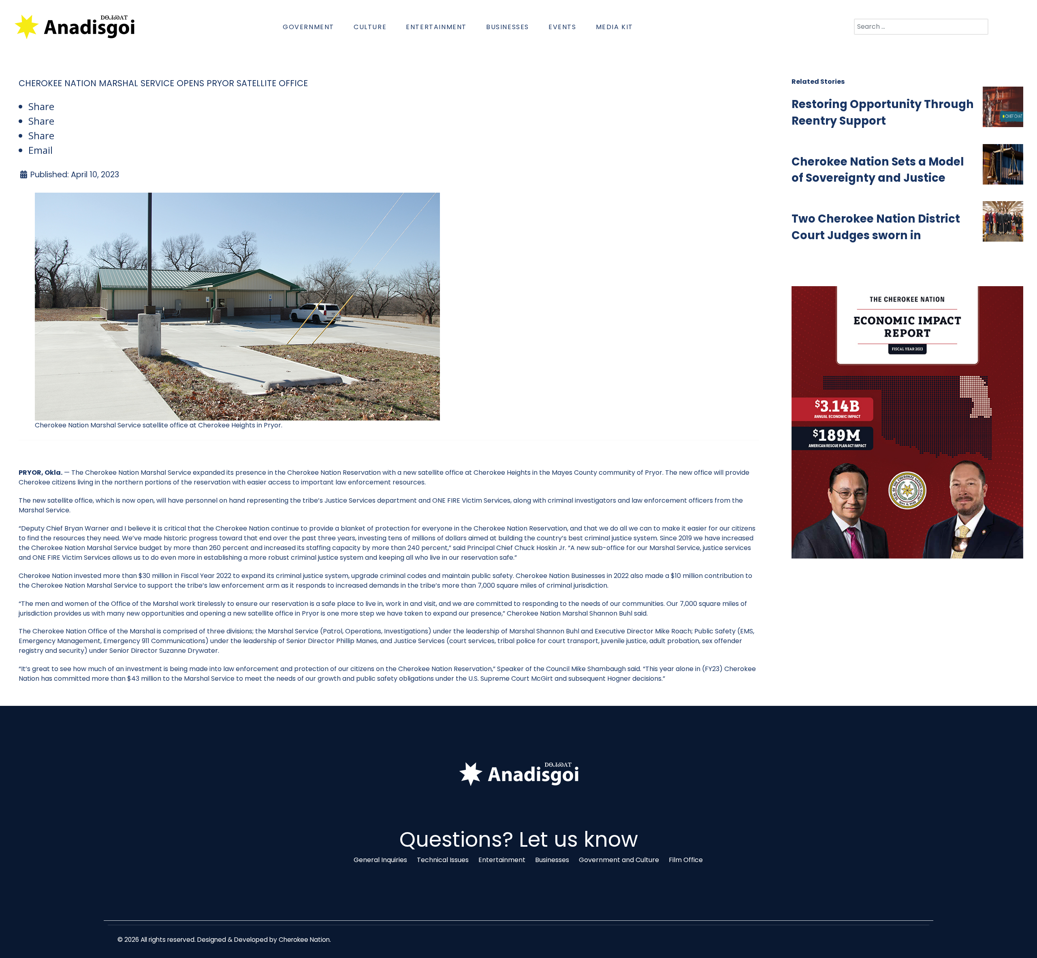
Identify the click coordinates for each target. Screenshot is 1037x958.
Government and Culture (619, 860)
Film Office (686, 860)
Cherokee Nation (304, 939)
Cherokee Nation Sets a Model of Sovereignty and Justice (878, 170)
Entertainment (501, 860)
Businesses (552, 860)
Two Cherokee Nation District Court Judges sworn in (876, 227)
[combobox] (921, 27)
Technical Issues (443, 860)
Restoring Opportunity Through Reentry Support (883, 112)
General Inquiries (380, 860)
